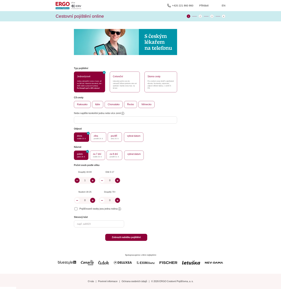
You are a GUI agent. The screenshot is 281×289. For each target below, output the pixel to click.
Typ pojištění (81, 68)
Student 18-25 (84, 192)
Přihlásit (204, 5)
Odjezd (78, 128)
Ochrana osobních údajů (134, 281)
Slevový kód (81, 217)
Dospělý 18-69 (85, 172)
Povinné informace (108, 281)
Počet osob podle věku (87, 165)
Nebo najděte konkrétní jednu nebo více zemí (97, 113)
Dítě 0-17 (110, 172)
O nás (91, 281)
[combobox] (92, 120)
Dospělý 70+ (110, 192)
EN (223, 5)
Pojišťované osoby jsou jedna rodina (98, 208)
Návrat (77, 147)
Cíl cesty (78, 97)
